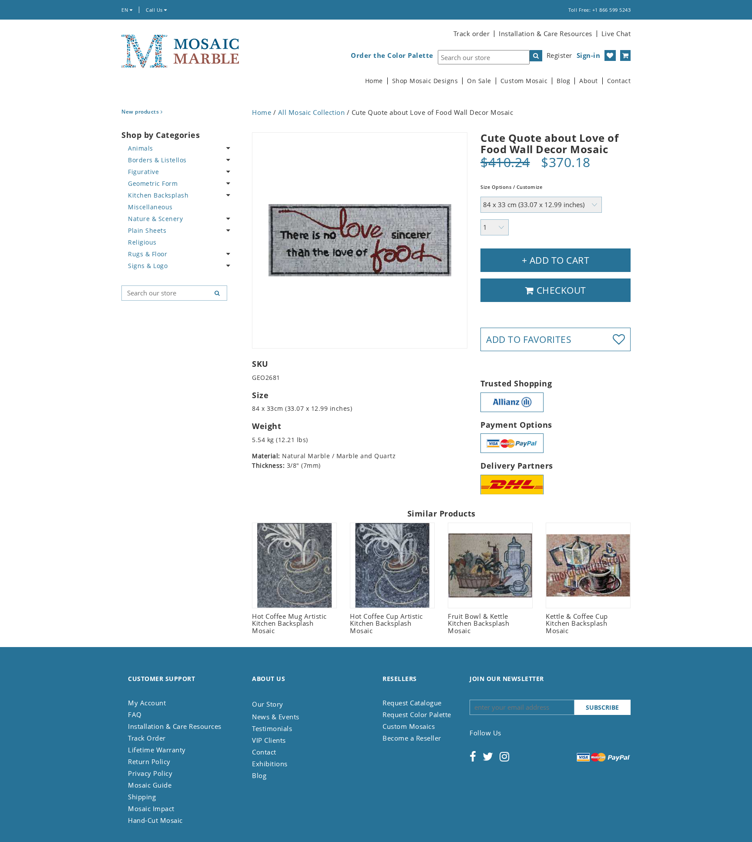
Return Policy (149, 761)
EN (125, 10)
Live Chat (616, 33)
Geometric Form (153, 183)
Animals (140, 148)
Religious (142, 242)
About (588, 81)
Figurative (143, 171)
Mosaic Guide (149, 785)
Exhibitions (270, 763)
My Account (147, 702)
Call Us (155, 10)
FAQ (135, 714)
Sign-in (589, 55)
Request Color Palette (417, 714)
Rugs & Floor (147, 254)
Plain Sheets (147, 230)
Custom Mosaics (409, 726)
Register (559, 55)
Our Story (267, 704)
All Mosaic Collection (311, 112)
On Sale (479, 81)
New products (141, 111)
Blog (563, 81)
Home (374, 81)
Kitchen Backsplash (158, 195)
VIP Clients (269, 740)
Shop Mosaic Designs (425, 81)
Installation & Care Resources (545, 33)
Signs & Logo (148, 265)
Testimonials (272, 728)
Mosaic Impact (151, 808)
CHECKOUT (560, 290)
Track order (471, 33)
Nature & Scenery (155, 218)
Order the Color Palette (392, 55)
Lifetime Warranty (157, 749)
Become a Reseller (412, 738)
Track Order (147, 738)
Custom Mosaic (524, 81)
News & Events (275, 716)
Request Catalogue (412, 702)
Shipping (142, 796)
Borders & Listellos (157, 160)
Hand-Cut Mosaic (155, 820)
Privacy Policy (150, 773)
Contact (619, 81)
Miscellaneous (150, 207)
